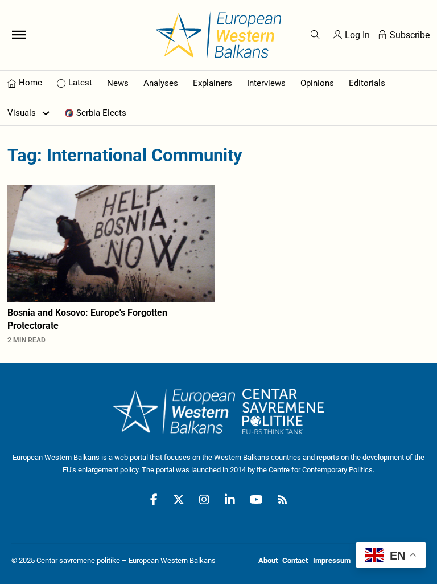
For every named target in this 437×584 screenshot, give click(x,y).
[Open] (19, 35)
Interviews (266, 83)
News (118, 83)
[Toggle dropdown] (46, 113)
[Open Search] (315, 34)
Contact (295, 560)
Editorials (367, 83)
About (268, 560)
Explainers (212, 83)
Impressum (332, 560)
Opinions (317, 83)
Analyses (160, 83)
